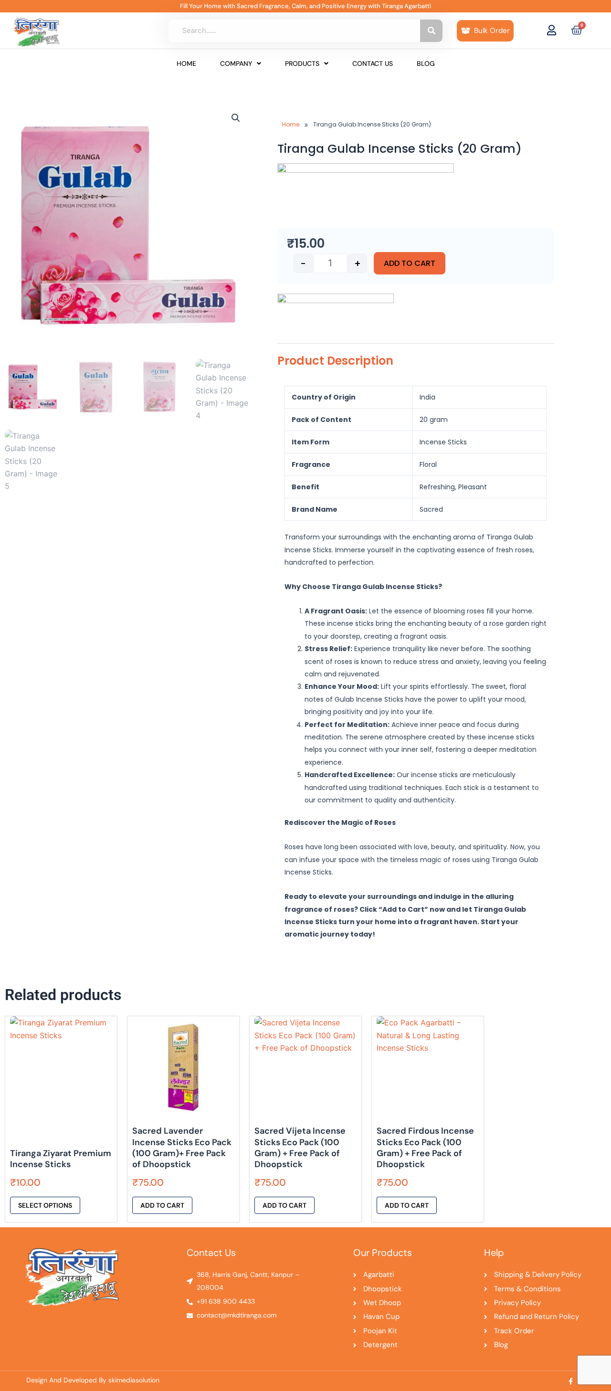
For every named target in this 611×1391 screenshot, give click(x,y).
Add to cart (409, 263)
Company (236, 63)
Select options (45, 1205)
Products (302, 63)
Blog (426, 63)
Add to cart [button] (162, 1205)
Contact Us (372, 63)
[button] (240, 63)
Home (186, 63)
